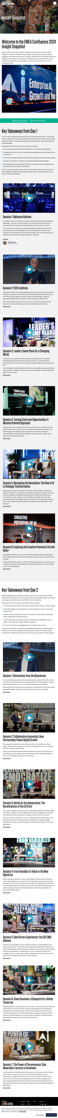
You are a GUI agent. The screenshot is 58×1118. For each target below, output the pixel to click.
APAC (34, 1101)
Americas (23, 1101)
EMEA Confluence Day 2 (38, 121)
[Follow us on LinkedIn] (45, 1104)
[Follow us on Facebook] (40, 1104)
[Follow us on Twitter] (42, 1104)
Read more (6, 307)
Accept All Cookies (51, 1115)
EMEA (28, 1101)
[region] (29, 1112)
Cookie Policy (22, 1111)
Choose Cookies (40, 1115)
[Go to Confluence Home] (10, 1103)
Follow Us (42, 1101)
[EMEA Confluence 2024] (8, 2)
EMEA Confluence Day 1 (20, 121)
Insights (23, 1104)
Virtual (28, 1104)
